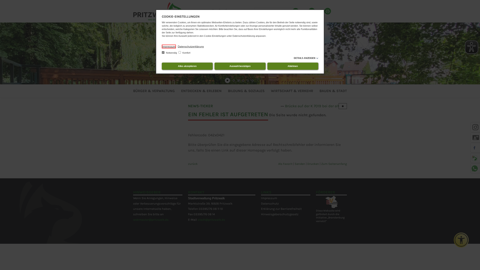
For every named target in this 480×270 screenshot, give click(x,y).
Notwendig (171, 53)
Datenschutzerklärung (191, 46)
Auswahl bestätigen (240, 66)
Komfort (186, 53)
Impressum (169, 46)
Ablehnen (293, 66)
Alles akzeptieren (187, 66)
